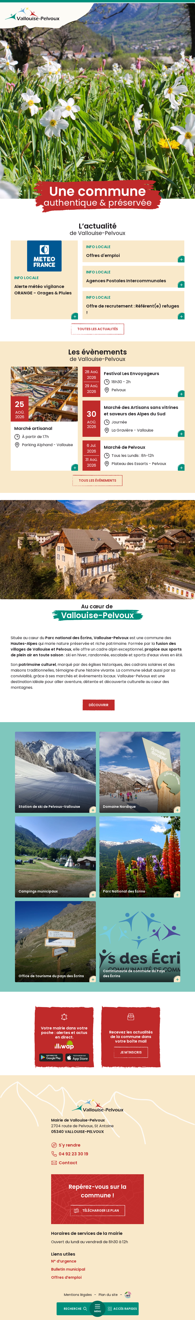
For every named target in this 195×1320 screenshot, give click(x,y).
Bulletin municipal (68, 1269)
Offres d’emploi (66, 1277)
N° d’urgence (63, 1261)
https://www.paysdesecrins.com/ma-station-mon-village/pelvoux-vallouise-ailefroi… (55, 941)
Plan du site (108, 1294)
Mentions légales (78, 1294)
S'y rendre (69, 1145)
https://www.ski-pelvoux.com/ (55, 772)
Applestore (77, 1057)
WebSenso (128, 1295)
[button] (97, 549)
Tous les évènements (97, 480)
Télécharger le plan (100, 1210)
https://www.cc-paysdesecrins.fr (139, 941)
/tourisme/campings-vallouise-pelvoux (55, 856)
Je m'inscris (131, 1052)
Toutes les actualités (97, 329)
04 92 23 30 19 (73, 1154)
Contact (68, 1163)
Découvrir (98, 705)
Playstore (51, 1057)
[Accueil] (32, 13)
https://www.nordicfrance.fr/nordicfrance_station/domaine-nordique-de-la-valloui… (139, 772)
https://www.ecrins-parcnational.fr (139, 856)
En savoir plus (44, 279)
